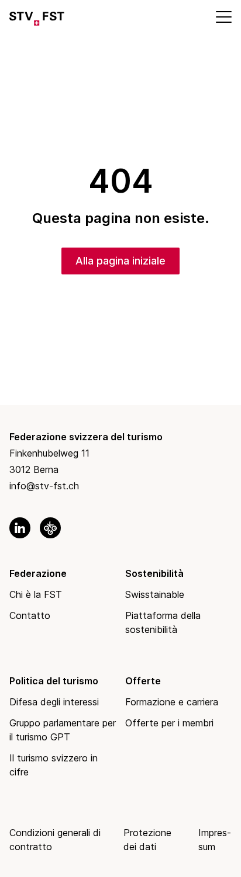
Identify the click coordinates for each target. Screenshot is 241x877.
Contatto (29, 615)
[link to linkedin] (19, 527)
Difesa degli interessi (54, 702)
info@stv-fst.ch (44, 486)
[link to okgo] (50, 527)
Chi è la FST (35, 594)
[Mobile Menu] (223, 16)
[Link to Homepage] (36, 16)
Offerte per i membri (169, 723)
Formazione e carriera (171, 702)
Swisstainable (154, 594)
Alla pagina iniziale (120, 261)
